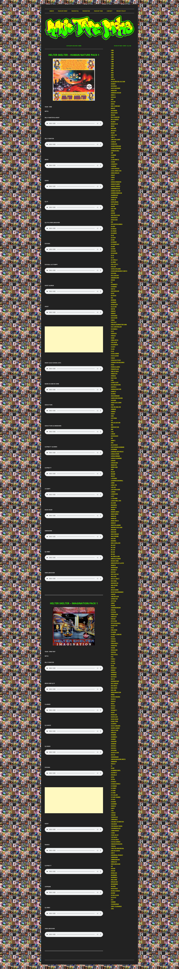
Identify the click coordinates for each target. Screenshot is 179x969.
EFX (112, 298)
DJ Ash (113, 226)
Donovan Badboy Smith (119, 271)
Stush (113, 799)
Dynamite (114, 284)
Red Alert (114, 688)
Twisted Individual (117, 848)
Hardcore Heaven (117, 398)
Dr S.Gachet (115, 275)
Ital (112, 431)
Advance (114, 86)
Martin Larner (116, 525)
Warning (114, 875)
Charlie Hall (115, 150)
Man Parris (114, 514)
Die (112, 222)
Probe (113, 648)
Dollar (113, 266)
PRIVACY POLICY (121, 11)
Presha (113, 641)
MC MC (113, 554)
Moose (113, 572)
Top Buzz (114, 837)
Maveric (113, 541)
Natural (114, 581)
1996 (112, 59)
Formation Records (117, 362)
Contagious (115, 168)
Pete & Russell (115, 623)
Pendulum (114, 614)
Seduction (114, 730)
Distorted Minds (116, 224)
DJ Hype (113, 237)
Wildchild (114, 888)
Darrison (114, 197)
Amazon (114, 90)
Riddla (113, 701)
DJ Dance (114, 233)
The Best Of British (117, 821)
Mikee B (113, 565)
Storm (113, 790)
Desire (113, 213)
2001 (112, 70)
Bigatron (114, 113)
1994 (112, 55)
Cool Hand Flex (116, 170)
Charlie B (114, 144)
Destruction (115, 215)
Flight (113, 347)
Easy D (113, 289)
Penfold (114, 616)
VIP (112, 866)
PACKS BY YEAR (98, 11)
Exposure (114, 318)
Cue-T (113, 179)
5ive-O (113, 79)
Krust (113, 476)
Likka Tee (114, 485)
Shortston (115, 752)
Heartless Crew (116, 402)
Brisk (112, 126)
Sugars (113, 801)
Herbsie (113, 409)
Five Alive (114, 342)
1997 (112, 61)
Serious (113, 732)
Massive (113, 529)
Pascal (113, 610)
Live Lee (113, 487)
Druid (113, 280)
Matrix (113, 538)
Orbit (113, 603)
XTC (112, 899)
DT (112, 282)
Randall (114, 672)
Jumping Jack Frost (117, 451)
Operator (114, 598)
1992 (112, 50)
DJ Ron (113, 248)
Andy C (113, 95)
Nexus (113, 587)
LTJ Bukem (114, 498)
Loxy (112, 496)
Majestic (114, 507)
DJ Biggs (113, 228)
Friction (114, 378)
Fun (112, 380)
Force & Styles (116, 360)
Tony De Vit (115, 835)
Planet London (116, 634)
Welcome (114, 879)
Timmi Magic (115, 830)
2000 (112, 68)
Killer (113, 471)
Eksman (113, 300)
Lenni (112, 483)
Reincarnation (116, 692)
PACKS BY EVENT (62, 11)
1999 (112, 66)
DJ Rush (113, 251)
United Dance (115, 850)
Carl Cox (114, 135)
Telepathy (114, 817)
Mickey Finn (114, 561)
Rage (112, 665)
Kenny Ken (114, 467)
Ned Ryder (114, 585)
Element (113, 302)
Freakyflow (115, 369)
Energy (113, 311)
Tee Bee (113, 815)
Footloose (115, 356)
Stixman (114, 786)
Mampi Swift (115, 512)
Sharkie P (114, 737)
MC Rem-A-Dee (115, 556)
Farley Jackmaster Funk (119, 324)
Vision (113, 868)
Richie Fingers (115, 697)
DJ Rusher (114, 253)
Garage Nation (116, 389)
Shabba (113, 734)
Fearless (114, 333)
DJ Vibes (113, 262)
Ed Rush (113, 295)
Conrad (113, 166)
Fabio (113, 320)
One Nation (115, 596)
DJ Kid (113, 240)
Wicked (113, 886)
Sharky (113, 739)
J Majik (113, 434)
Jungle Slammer (116, 458)
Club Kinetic (115, 159)
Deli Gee (113, 208)
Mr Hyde (113, 576)
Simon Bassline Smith (118, 759)
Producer (114, 650)
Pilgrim (113, 632)
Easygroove (115, 291)
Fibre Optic (114, 340)
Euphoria (114, 315)
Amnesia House (116, 92)
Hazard (113, 400)
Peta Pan (114, 621)
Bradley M (114, 124)
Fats (112, 331)
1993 (112, 52)
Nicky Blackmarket (117, 592)
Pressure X (114, 643)
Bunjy (113, 133)
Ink (112, 425)
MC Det (113, 545)
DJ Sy (112, 257)
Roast (113, 708)
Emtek (113, 309)
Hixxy (113, 413)
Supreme (114, 804)
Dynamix (114, 286)
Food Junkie (115, 353)
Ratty (113, 679)
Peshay (113, 619)
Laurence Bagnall (117, 480)
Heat (112, 405)
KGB (112, 469)
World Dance (115, 891)
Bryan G (113, 130)
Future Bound (116, 384)
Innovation (115, 427)
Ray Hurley (114, 683)
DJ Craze (113, 231)
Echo (112, 293)
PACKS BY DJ (75, 11)
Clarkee (113, 155)
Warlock (114, 873)
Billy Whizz (115, 119)
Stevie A (113, 781)
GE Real (113, 393)
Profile (113, 652)
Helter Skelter (116, 407)
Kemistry (114, 465)
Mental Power (116, 558)
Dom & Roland (116, 269)
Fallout (114, 322)
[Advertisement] (74, 339)
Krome (113, 474)
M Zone (113, 503)
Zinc (112, 908)
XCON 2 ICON (115, 895)
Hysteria (114, 418)
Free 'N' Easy (115, 371)
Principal (114, 645)
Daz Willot (115, 204)
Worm (113, 893)
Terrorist (114, 819)
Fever (112, 338)
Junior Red (114, 463)
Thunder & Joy (116, 828)
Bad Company (115, 106)
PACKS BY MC (86, 11)
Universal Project (117, 855)
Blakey (113, 121)
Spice (112, 777)
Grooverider (115, 396)
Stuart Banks (115, 797)
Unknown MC (115, 859)
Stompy (113, 788)
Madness (114, 505)
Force (113, 358)
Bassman (114, 110)
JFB (112, 438)
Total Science (115, 841)
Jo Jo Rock (114, 445)
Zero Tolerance (116, 906)
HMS (112, 416)
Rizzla (113, 706)
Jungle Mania (115, 456)
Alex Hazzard (115, 88)
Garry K (113, 391)
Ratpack (113, 677)
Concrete (114, 164)
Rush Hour (114, 719)
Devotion (114, 220)
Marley (113, 523)
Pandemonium (116, 607)
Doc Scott (114, 264)
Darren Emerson (116, 193)
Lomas (113, 491)
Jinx (112, 442)
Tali (112, 810)
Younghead (115, 904)
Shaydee (113, 741)
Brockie (113, 128)
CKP (112, 153)
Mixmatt (114, 570)
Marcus (113, 516)
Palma (113, 605)
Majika (113, 509)
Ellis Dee (114, 306)
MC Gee (113, 547)
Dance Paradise (116, 182)
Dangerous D (115, 188)
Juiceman (114, 449)
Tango (113, 813)
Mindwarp (114, 567)
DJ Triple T (114, 260)
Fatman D (114, 329)
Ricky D (113, 699)
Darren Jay (114, 195)
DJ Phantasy (115, 244)
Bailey (113, 108)
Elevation (114, 304)
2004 (112, 77)
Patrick (113, 612)
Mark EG (113, 518)
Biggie (113, 115)
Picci (112, 627)
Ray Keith (114, 685)
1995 (112, 57)
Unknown (114, 857)
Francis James (115, 367)
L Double (114, 478)
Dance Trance (115, 186)
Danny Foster (115, 191)
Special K (114, 775)
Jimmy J (113, 440)
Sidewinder (114, 757)
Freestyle (114, 373)
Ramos (113, 670)
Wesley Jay (114, 882)
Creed (113, 177)
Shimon (113, 743)
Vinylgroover (115, 864)
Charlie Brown (116, 146)
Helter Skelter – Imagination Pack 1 (74, 603)
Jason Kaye (114, 436)
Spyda (113, 779)
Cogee (113, 162)
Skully (113, 763)
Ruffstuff (114, 717)
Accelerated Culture (118, 81)
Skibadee (114, 761)
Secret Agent (115, 728)
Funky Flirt (114, 382)
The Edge (114, 824)
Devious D (114, 217)
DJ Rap (113, 246)
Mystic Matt (115, 578)
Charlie (113, 141)
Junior (113, 460)
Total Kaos (115, 839)
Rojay (113, 712)
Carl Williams (115, 139)
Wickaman (114, 884)
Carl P (113, 137)
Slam (112, 768)
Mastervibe (114, 536)
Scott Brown (115, 726)
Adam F (113, 84)
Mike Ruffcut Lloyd (117, 563)
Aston (113, 101)
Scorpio (113, 723)
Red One (113, 690)
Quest (113, 661)
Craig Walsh (115, 173)
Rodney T (114, 710)
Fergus (113, 335)
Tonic (113, 833)
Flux (112, 351)
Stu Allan (114, 795)
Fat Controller (116, 327)
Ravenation (115, 681)
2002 (112, 72)
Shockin (113, 750)
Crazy (113, 175)
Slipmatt (114, 772)
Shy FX (113, 755)
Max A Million (115, 543)
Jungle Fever (115, 454)
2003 (112, 75)
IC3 (112, 420)
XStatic (113, 897)
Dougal (113, 273)
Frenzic (113, 376)
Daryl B (113, 199)
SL (111, 766)
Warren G (114, 877)
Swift (113, 808)
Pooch (113, 639)
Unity (113, 853)
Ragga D (113, 668)
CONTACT (109, 11)
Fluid (112, 349)
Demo (113, 211)
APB (112, 99)
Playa (113, 636)
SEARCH (52, 11)
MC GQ (113, 549)
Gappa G (113, 387)
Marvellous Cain (116, 527)
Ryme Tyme (114, 721)
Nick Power (114, 590)
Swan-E (113, 806)
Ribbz (113, 694)
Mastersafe (115, 534)
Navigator (114, 583)
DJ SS (112, 255)
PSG (112, 656)
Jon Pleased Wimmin (117, 447)
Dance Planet (115, 184)
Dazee (113, 206)
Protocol (114, 654)
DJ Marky (114, 242)
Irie (112, 429)
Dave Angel (114, 202)
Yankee (113, 902)
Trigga (113, 846)
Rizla (112, 703)
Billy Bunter (115, 117)
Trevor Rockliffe (116, 844)
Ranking (113, 674)
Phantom (114, 625)
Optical (113, 601)
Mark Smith (115, 520)
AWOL (113, 104)
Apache (113, 97)
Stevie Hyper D (115, 784)
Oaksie (113, 594)
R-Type (113, 663)
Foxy (112, 364)
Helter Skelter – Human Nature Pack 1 (73, 55)
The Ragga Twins (116, 826)
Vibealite (114, 862)
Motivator (114, 574)
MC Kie (113, 552)
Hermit (113, 411)
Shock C (113, 746)
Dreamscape (115, 277)
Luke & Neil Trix (116, 500)
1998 (112, 63)
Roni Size (114, 714)
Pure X (113, 659)
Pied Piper (114, 630)
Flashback (114, 344)
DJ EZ (112, 235)
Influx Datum (115, 422)
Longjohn (114, 494)
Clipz (112, 157)
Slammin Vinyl (115, 770)
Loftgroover (115, 489)
